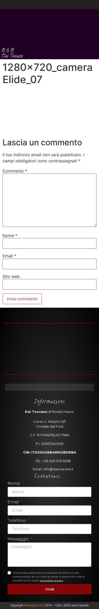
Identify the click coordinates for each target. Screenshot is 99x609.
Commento (15, 171)
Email (9, 256)
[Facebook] (45, 4)
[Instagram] (54, 4)
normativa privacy (51, 580)
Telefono (17, 521)
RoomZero (31, 605)
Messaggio (19, 539)
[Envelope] (58, 387)
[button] (94, 34)
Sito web (11, 276)
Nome (10, 235)
